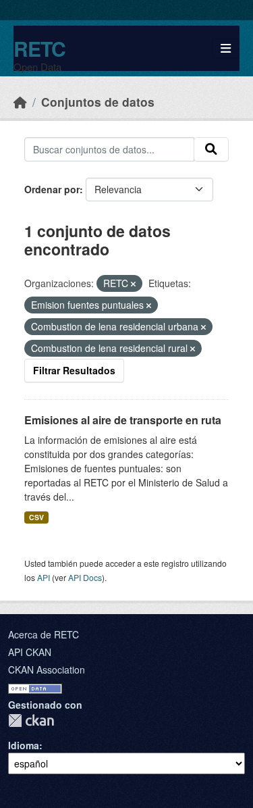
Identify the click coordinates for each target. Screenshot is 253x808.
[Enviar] (211, 149)
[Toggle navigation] (226, 48)
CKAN (31, 720)
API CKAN (29, 652)
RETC (39, 48)
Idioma (23, 745)
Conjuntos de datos (97, 101)
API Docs (85, 577)
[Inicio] (20, 101)
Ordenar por (52, 189)
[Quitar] (133, 283)
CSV (36, 517)
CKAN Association (46, 669)
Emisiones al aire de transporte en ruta (122, 420)
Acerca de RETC (43, 634)
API (43, 577)
